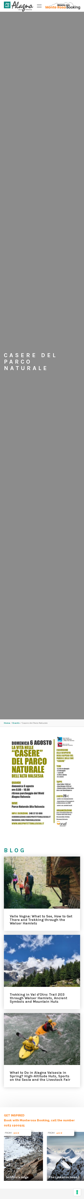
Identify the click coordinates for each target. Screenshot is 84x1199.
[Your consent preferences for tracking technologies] (77, 1192)
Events (16, 723)
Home (7, 723)
